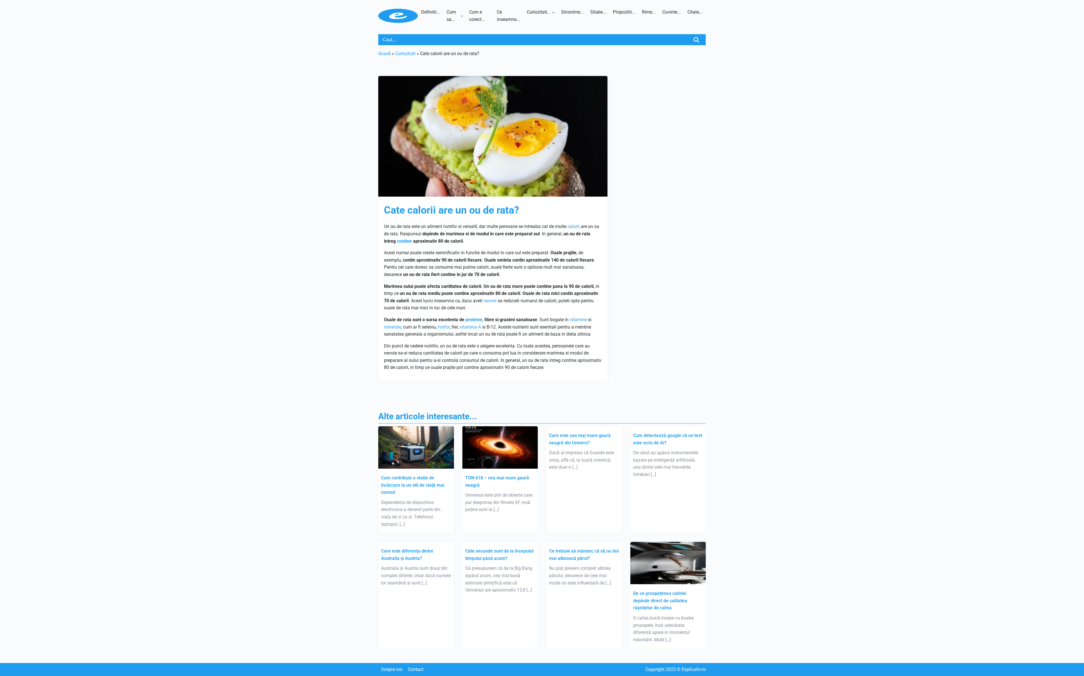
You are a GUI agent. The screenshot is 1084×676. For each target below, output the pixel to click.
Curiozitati (405, 53)
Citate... (694, 12)
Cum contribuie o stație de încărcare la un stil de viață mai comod (412, 485)
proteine (473, 319)
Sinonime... (572, 12)
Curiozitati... (538, 12)
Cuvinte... (671, 12)
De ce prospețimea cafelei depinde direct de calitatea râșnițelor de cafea (660, 600)
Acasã (384, 53)
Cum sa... (451, 15)
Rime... (648, 12)
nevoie (490, 300)
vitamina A (470, 327)
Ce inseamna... (508, 15)
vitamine (578, 319)
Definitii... (430, 12)
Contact (415, 669)
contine (404, 241)
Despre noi (391, 669)
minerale (392, 327)
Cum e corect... (477, 15)
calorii (573, 226)
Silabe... (598, 12)
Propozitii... (624, 12)
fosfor (444, 327)
